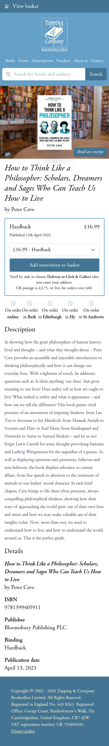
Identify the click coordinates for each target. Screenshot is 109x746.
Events (23, 60)
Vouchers (63, 60)
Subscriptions (42, 60)
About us (81, 60)
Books (10, 60)
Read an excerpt (90, 152)
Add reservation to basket (55, 265)
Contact (97, 60)
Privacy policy (23, 731)
